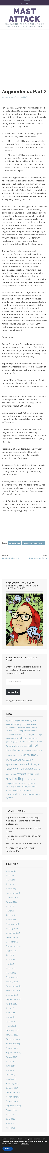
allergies (9, 724)
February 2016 (12, 1030)
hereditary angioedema (34, 543)
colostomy (32, 731)
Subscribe (13, 692)
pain (16, 783)
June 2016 (10, 1013)
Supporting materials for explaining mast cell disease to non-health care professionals (23, 821)
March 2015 (11, 1079)
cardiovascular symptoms (17, 731)
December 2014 (13, 1092)
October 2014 (12, 1101)
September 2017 (13, 946)
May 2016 (10, 1017)
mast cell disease (19, 769)
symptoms (17, 790)
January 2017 (12, 982)
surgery (9, 790)
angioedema (14, 543)
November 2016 (13, 990)
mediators (23, 773)
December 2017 (13, 933)
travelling (26, 794)
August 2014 (11, 1110)
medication (34, 774)
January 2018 (12, 928)
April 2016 (10, 1021)
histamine (30, 741)
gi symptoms (19, 741)
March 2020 (11, 880)
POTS (21, 783)
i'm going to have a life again (17, 746)
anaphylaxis (19, 724)
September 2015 (13, 1052)
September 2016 (13, 999)
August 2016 (11, 1004)
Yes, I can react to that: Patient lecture (23, 843)
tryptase (9, 798)
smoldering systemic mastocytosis (18, 787)
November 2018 (13, 893)
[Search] (21, 3)
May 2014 (10, 1123)
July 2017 (10, 955)
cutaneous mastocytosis (16, 735)
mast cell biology (28, 764)
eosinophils (10, 738)
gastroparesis (32, 738)
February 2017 (12, 977)
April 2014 (10, 1128)
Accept (7, 1149)
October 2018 (12, 897)
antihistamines (11, 728)
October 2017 (12, 942)
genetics (9, 742)
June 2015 (10, 1066)
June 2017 (10, 959)
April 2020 (10, 875)
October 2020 (12, 871)
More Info (25, 1144)
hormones (38, 742)
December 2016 (13, 986)
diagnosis (33, 734)
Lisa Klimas (8, 97)
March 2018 (11, 920)
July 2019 (10, 884)
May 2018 (10, 911)
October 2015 (12, 1048)
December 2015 (13, 1039)
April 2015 (10, 1075)
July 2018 (10, 906)
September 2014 (13, 1106)
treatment (35, 794)
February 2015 (12, 1083)
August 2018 (11, 902)
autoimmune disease (29, 728)
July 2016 (10, 1008)
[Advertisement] (24, 55)
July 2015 (10, 1061)
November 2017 (13, 937)
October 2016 (12, 995)
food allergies (21, 738)
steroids (34, 786)
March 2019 (11, 889)
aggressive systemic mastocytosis (21, 721)
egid (40, 734)
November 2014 (13, 1097)
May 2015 (10, 1070)
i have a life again (30, 751)
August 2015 (11, 1057)
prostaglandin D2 (30, 783)
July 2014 (10, 1114)
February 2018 (12, 924)
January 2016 (12, 1035)
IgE (29, 746)
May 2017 (10, 964)
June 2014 (10, 1119)
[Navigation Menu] (27, 3)
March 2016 (11, 1026)
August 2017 (11, 951)
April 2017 (10, 968)
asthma (19, 728)
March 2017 (11, 973)
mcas (14, 774)
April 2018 (10, 915)
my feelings (16, 778)
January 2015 (12, 1088)
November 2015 (13, 1044)
